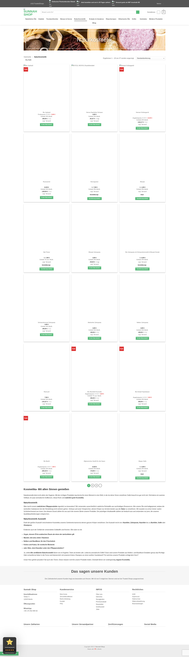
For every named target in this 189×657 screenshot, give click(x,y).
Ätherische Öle (124, 19)
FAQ (61, 603)
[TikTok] (160, 631)
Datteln (41, 19)
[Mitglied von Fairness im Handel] (127, 631)
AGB (133, 594)
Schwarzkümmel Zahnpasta (46, 322)
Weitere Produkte (156, 19)
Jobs (97, 609)
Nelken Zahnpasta (142, 322)
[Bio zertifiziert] (112, 631)
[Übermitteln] (137, 12)
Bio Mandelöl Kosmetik (94, 392)
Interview (99, 597)
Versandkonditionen (66, 596)
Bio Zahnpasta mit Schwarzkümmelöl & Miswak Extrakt (142, 252)
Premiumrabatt (101, 602)
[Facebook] (147, 637)
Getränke (143, 19)
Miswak (142, 182)
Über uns (99, 594)
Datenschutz (136, 599)
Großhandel (100, 607)
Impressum (136, 596)
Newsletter (99, 604)
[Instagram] (154, 631)
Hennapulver (94, 182)
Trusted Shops (128, 579)
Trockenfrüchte (52, 19)
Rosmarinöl (46, 182)
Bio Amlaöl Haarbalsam (142, 392)
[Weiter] (100, 485)
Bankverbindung (65, 599)
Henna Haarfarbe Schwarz (94, 112)
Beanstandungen (137, 603)
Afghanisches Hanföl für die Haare (94, 461)
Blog (94, 23)
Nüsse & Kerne (66, 19)
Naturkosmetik (79, 19)
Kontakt (62, 601)
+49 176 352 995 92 (31, 611)
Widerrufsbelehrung (138, 601)
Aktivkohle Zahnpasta (94, 322)
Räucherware (111, 19)
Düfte (134, 19)
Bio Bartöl (47, 461)
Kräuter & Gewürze (96, 19)
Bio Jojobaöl (46, 112)
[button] (158, 12)
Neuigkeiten (100, 599)
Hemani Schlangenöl (142, 112)
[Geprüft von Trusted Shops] (120, 631)
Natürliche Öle (30, 19)
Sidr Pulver (46, 252)
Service (159, 3)
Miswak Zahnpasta (94, 252)
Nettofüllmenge (94, 194)
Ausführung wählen (94, 198)
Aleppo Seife (142, 461)
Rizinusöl (46, 392)
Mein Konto (63, 594)
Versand (48, 121)
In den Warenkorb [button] (46, 124)
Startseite (27, 57)
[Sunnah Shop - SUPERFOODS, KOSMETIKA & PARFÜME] (31, 12)
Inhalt (142, 194)
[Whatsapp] (147, 631)
